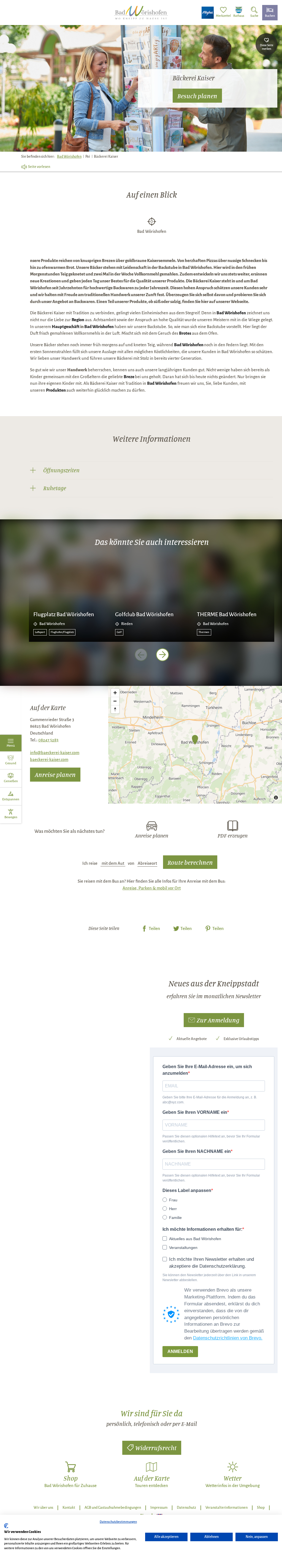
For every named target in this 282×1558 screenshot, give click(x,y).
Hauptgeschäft (66, 326)
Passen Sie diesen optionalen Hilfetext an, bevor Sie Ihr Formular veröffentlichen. (211, 1138)
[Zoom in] (115, 693)
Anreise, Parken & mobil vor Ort (152, 888)
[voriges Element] (141, 654)
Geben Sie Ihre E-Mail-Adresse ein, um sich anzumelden (207, 1070)
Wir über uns (43, 1508)
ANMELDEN (180, 1351)
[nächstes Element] (162, 654)
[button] (214, 1020)
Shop (261, 1508)
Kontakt (69, 1508)
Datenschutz (186, 1508)
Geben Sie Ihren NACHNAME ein (196, 1151)
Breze (129, 377)
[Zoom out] (115, 701)
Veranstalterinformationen (226, 1508)
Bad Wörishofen (69, 157)
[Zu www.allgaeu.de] (207, 12)
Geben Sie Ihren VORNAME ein (194, 1112)
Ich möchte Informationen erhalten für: (202, 1229)
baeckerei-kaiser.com (49, 759)
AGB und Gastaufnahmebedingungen (113, 1508)
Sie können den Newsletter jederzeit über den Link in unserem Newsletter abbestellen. (209, 1277)
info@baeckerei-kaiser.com (54, 753)
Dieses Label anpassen (186, 1190)
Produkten (56, 390)
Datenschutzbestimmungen (118, 1521)
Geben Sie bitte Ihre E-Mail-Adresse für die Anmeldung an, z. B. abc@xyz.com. (209, 1099)
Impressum (158, 1508)
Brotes (185, 333)
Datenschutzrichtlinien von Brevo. (227, 1338)
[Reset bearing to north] (115, 709)
